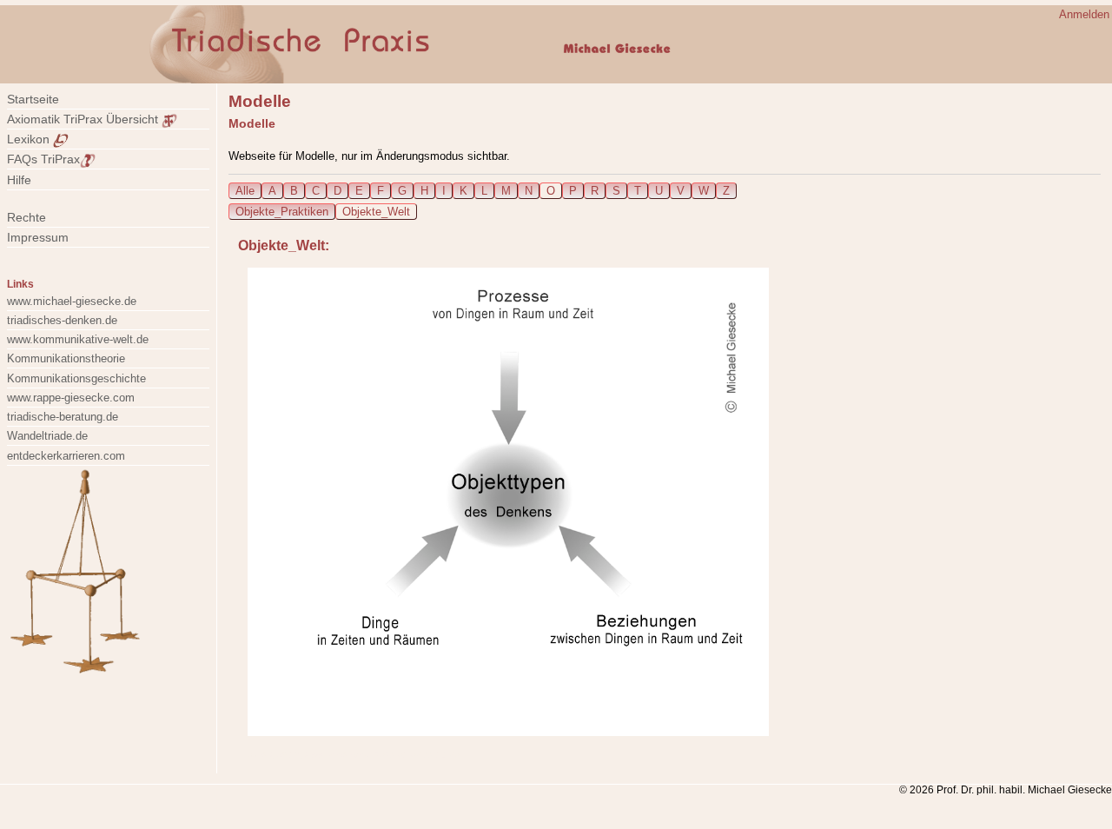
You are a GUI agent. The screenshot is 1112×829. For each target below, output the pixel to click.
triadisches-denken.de (62, 320)
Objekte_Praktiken (281, 211)
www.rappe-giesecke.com (71, 397)
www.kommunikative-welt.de (78, 339)
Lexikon (30, 139)
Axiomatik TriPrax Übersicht (84, 119)
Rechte (26, 217)
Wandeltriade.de (47, 435)
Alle (245, 190)
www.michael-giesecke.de (71, 301)
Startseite (33, 99)
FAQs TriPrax (43, 159)
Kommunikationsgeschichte (76, 378)
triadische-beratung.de (62, 416)
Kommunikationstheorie (66, 358)
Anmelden (1084, 14)
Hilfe (19, 180)
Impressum (48, 237)
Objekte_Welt (376, 211)
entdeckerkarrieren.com (66, 455)
